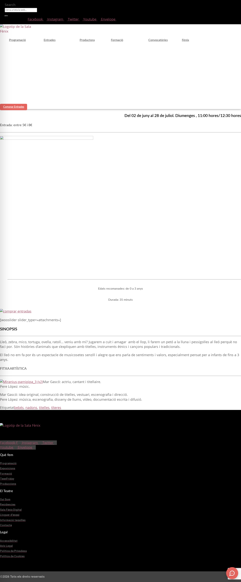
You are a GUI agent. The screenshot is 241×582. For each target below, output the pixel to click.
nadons (31, 407)
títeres (56, 407)
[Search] (6, 15)
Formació (117, 40)
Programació (17, 40)
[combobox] (21, 10)
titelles (44, 407)
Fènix (185, 40)
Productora (87, 40)
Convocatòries (158, 40)
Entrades (50, 40)
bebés (19, 407)
